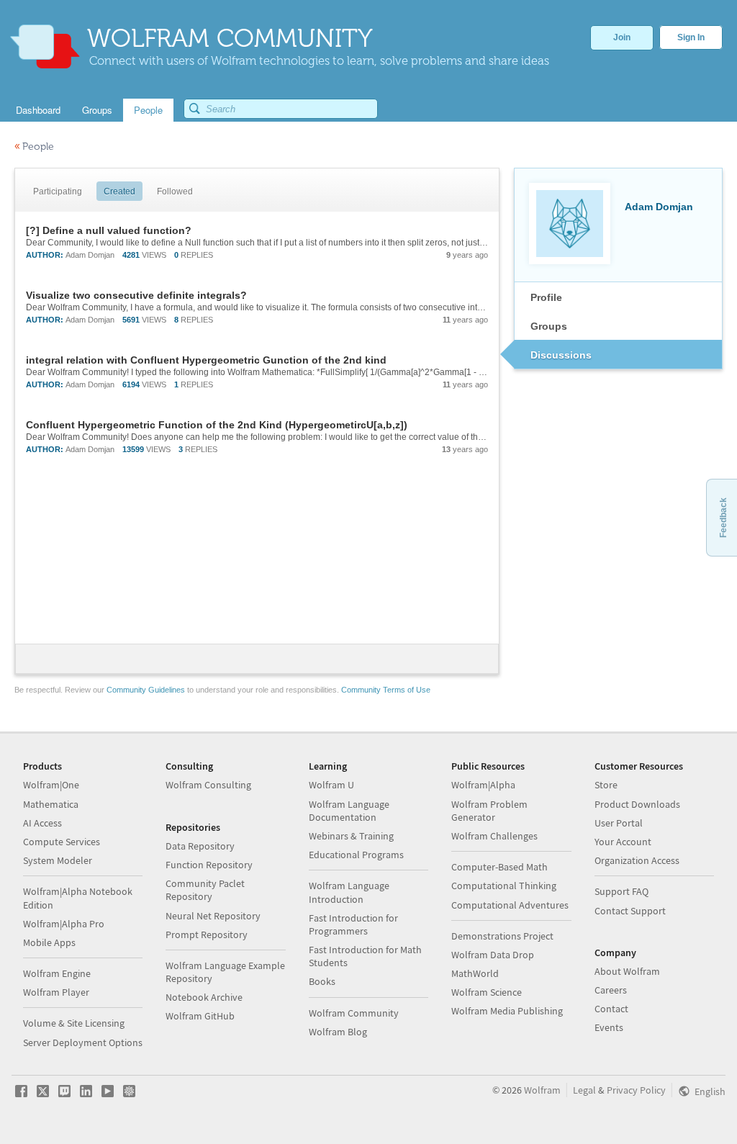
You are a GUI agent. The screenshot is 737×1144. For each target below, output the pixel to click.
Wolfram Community (354, 1012)
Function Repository (209, 864)
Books (322, 981)
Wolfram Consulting (208, 784)
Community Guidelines (146, 689)
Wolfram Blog (338, 1031)
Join (621, 37)
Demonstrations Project (502, 935)
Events (608, 1027)
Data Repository (200, 845)
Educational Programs (356, 854)
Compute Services (61, 841)
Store (606, 784)
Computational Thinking (503, 885)
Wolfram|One (51, 784)
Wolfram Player (56, 992)
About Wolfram (627, 971)
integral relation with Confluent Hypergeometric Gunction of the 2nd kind (206, 360)
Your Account (622, 841)
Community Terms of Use (385, 689)
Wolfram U (331, 784)
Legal (584, 1090)
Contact (611, 1008)
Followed (175, 191)
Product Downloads (637, 804)
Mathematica (50, 804)
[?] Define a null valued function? (108, 230)
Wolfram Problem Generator (489, 811)
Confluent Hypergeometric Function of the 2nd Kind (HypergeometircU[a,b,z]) (216, 425)
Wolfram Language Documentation (349, 811)
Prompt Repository (207, 934)
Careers (610, 989)
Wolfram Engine (57, 973)
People (34, 146)
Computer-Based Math (499, 866)
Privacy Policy (636, 1090)
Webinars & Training (351, 835)
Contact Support (630, 910)
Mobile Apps (49, 942)
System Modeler (57, 860)
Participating (57, 191)
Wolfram (542, 1090)
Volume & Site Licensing (74, 1023)
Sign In (691, 37)
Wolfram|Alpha (483, 784)
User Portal (618, 822)
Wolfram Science (486, 992)
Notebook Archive (204, 997)
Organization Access (636, 860)
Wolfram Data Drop (492, 954)
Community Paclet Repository (205, 890)
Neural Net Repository (213, 915)
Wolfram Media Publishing (507, 1010)
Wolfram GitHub (200, 1015)
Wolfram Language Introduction (349, 892)
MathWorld (475, 973)
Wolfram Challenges (494, 835)
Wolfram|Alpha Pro (63, 923)
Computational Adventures (510, 904)
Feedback (723, 517)
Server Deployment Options (83, 1042)
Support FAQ (621, 891)
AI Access (42, 822)
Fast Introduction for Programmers (353, 924)
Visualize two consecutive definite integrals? (136, 295)
